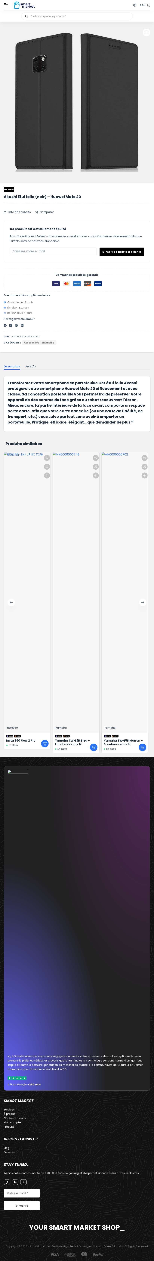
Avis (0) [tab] (30, 366)
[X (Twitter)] (10, 325)
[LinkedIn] (22, 325)
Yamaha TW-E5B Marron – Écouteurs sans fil (82, 742)
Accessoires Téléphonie (39, 342)
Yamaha (20, 727)
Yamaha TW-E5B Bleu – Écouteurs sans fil (31, 742)
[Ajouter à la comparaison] (6, 467)
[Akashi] (9, 189)
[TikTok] (7, 1182)
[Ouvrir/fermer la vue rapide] (6, 475)
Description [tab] (12, 366)
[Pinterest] (16, 325)
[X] (23, 1182)
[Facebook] (5, 325)
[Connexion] (134, 5)
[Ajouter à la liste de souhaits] (6, 458)
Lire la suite (4, 743)
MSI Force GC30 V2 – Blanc (131, 506)
